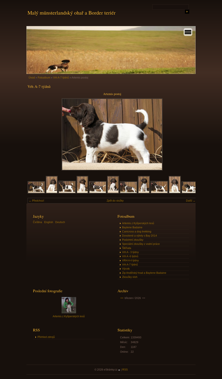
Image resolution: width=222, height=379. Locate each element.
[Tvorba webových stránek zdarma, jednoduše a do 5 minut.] (119, 370)
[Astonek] (52, 192)
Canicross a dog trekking (136, 231)
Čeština (37, 222)
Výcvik (126, 268)
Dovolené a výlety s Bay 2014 (139, 235)
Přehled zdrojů (46, 337)
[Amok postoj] (159, 192)
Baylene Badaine (132, 227)
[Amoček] (175, 192)
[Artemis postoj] (67, 192)
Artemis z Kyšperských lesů (138, 223)
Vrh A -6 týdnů (130, 256)
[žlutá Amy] (144, 192)
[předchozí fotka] (34, 134)
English (48, 222)
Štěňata (126, 248)
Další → (190, 200)
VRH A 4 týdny (130, 260)
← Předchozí (36, 200)
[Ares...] (190, 192)
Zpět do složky (115, 200)
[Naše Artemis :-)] (82, 192)
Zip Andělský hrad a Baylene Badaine (144, 272)
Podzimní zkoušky (132, 239)
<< (121, 298)
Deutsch (60, 222)
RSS (125, 369)
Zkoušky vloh (129, 277)
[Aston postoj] (36, 192)
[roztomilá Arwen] (113, 192)
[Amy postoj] (128, 192)
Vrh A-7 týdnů (61, 77)
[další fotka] (189, 134)
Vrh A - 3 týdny (130, 252)
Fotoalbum (44, 77)
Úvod (32, 77)
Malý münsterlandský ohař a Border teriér (72, 12)
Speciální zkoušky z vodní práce (141, 243)
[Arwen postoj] (97, 192)
